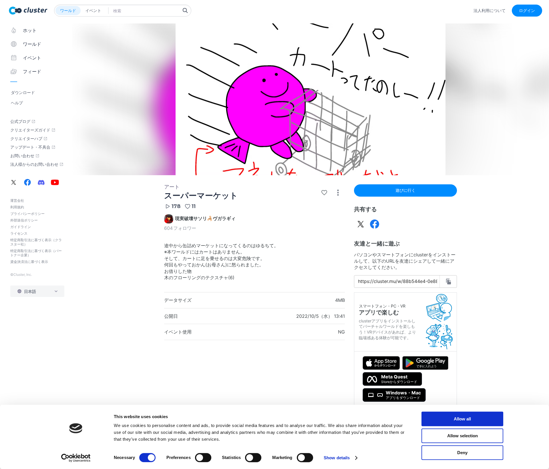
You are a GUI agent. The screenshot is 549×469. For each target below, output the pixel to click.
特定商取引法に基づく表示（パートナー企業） (36, 253)
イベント (93, 10)
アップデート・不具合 (30, 147)
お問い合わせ (22, 156)
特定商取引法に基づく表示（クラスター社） (36, 242)
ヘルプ (17, 102)
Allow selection (462, 435)
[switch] (203, 457)
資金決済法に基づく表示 (29, 262)
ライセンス (18, 233)
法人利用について (490, 11)
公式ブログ (20, 121)
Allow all (462, 418)
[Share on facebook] (374, 224)
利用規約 (17, 207)
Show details (337, 457)
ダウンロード (23, 92)
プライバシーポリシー (27, 213)
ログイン (527, 10)
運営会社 (17, 200)
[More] (338, 192)
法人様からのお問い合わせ (34, 164)
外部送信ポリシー (24, 220)
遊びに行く (405, 190)
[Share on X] (361, 224)
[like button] (324, 192)
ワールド (68, 10)
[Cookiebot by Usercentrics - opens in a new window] (76, 458)
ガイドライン (20, 227)
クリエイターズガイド (30, 130)
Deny (462, 452)
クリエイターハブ (26, 139)
